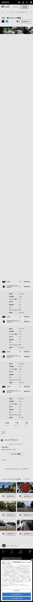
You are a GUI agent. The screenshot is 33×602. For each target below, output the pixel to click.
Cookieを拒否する (16, 594)
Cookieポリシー (16, 584)
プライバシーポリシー (20, 585)
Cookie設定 (16, 590)
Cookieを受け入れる (16, 598)
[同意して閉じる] (32, 560)
